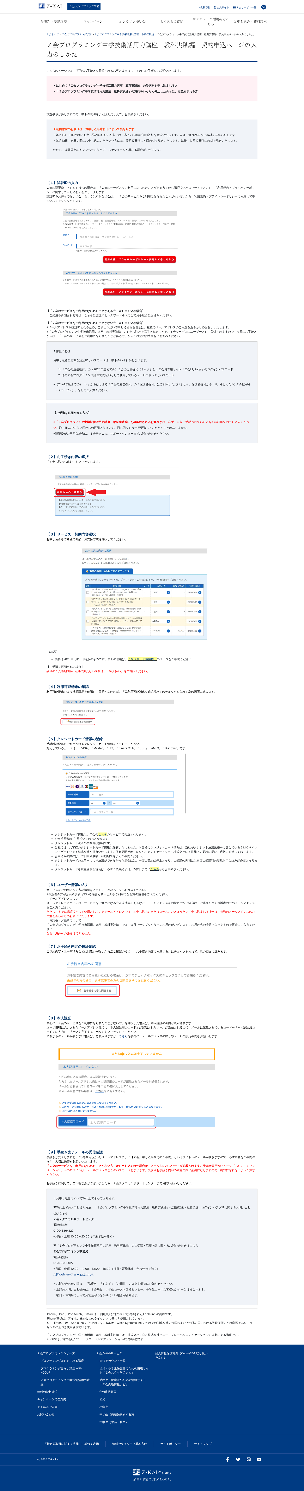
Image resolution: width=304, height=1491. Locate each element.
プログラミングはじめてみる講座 (62, 1360)
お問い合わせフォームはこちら (73, 1274)
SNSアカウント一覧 (112, 1360)
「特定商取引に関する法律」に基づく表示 (71, 1443)
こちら (102, 834)
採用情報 (205, 7)
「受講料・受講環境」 (142, 659)
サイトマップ (203, 1443)
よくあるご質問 (171, 21)
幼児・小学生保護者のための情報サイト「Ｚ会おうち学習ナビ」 (124, 1370)
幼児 (102, 1399)
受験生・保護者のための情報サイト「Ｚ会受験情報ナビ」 (122, 1382)
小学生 (103, 1407)
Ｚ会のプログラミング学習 (84, 6)
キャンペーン (93, 21)
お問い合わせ (46, 1414)
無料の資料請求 (47, 1391)
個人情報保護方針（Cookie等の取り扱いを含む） (181, 1355)
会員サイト (222, 7)
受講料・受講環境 (54, 21)
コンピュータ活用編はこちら (211, 21)
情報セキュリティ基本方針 (129, 1443)
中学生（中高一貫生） (113, 1422)
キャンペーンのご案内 (51, 1399)
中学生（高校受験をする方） (118, 1414)
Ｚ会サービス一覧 (246, 7)
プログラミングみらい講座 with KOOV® (61, 1370)
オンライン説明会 (132, 21)
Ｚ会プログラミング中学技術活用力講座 (65, 1382)
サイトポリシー (170, 1443)
